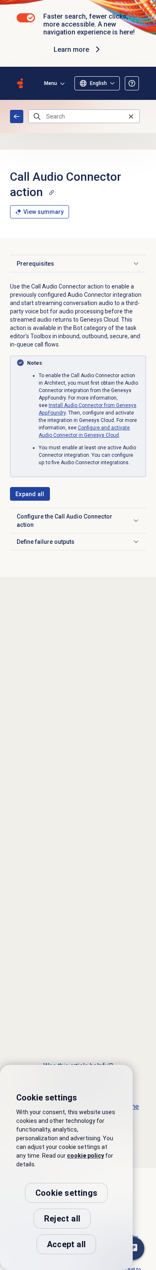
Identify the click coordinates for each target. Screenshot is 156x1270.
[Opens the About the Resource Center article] (132, 83)
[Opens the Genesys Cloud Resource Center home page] (20, 83)
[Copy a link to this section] (51, 192)
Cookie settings (66, 1193)
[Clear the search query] (131, 116)
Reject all (62, 1219)
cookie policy (85, 1155)
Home (16, 116)
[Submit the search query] (37, 116)
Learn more (71, 49)
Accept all (66, 1244)
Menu (50, 83)
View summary (43, 211)
